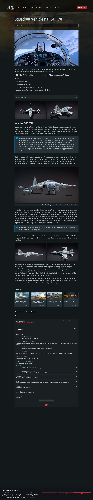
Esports (57, 7)
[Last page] (63, 405)
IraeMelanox (19, 376)
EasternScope (19, 396)
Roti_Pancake (25, 371)
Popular (20, 329)
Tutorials (31, 7)
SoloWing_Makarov (20, 361)
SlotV (23, 337)
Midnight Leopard (20, 333)
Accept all (66, 493)
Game (18, 7)
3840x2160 (73, 205)
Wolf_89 (18, 356)
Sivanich (18, 386)
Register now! (81, 7)
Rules (74, 328)
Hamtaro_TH (25, 367)
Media (24, 7)
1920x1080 (59, 205)
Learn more (31, 497)
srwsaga (18, 352)
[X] (16, 315)
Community (48, 7)
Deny (49, 493)
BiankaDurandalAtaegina (22, 341)
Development (73, 25)
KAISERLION (19, 381)
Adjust (82, 493)
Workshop (39, 7)
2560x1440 (66, 205)
